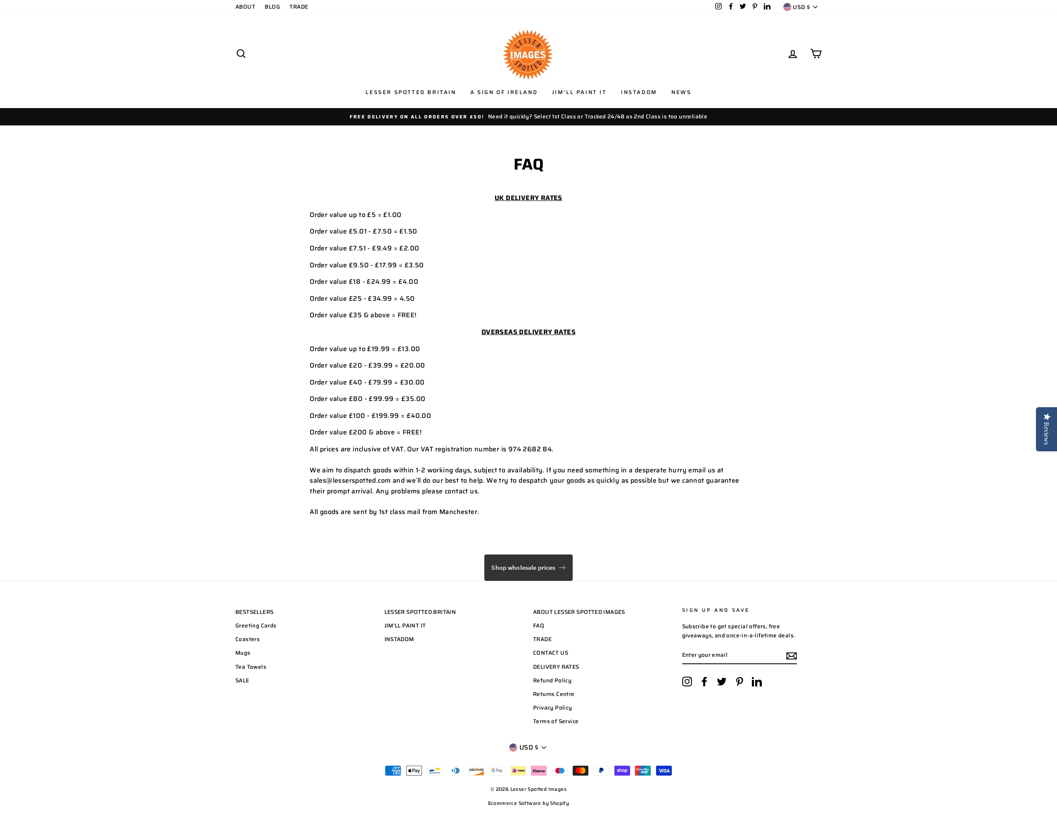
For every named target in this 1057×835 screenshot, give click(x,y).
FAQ (538, 625)
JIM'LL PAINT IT (405, 625)
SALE (242, 680)
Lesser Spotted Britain (410, 92)
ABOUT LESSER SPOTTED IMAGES (579, 612)
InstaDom (639, 92)
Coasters (247, 639)
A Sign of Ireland (504, 92)
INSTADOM (399, 639)
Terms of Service (555, 721)
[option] (528, 116)
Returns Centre (554, 694)
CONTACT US (550, 653)
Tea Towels (250, 667)
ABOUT (245, 6)
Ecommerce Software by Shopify (528, 803)
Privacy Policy (552, 707)
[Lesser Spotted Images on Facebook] (704, 681)
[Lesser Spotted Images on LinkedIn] (757, 681)
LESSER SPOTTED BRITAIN (420, 612)
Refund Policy (552, 680)
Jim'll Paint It (579, 92)
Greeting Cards (256, 625)
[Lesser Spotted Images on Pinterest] (739, 681)
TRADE (298, 6)
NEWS (681, 92)
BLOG (272, 6)
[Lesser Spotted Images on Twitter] (722, 681)
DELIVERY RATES (556, 667)
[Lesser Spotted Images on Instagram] (687, 681)
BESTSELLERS (254, 612)
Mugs (243, 653)
